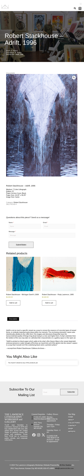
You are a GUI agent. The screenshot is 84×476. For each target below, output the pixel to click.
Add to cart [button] (13, 303)
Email (45, 222)
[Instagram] (38, 434)
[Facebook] (33, 434)
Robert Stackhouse (21, 202)
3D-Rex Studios (65, 465)
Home (8, 51)
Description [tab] (13, 319)
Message (12, 231)
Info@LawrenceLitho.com (64, 468)
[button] (80, 4)
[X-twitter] (43, 434)
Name (11, 222)
